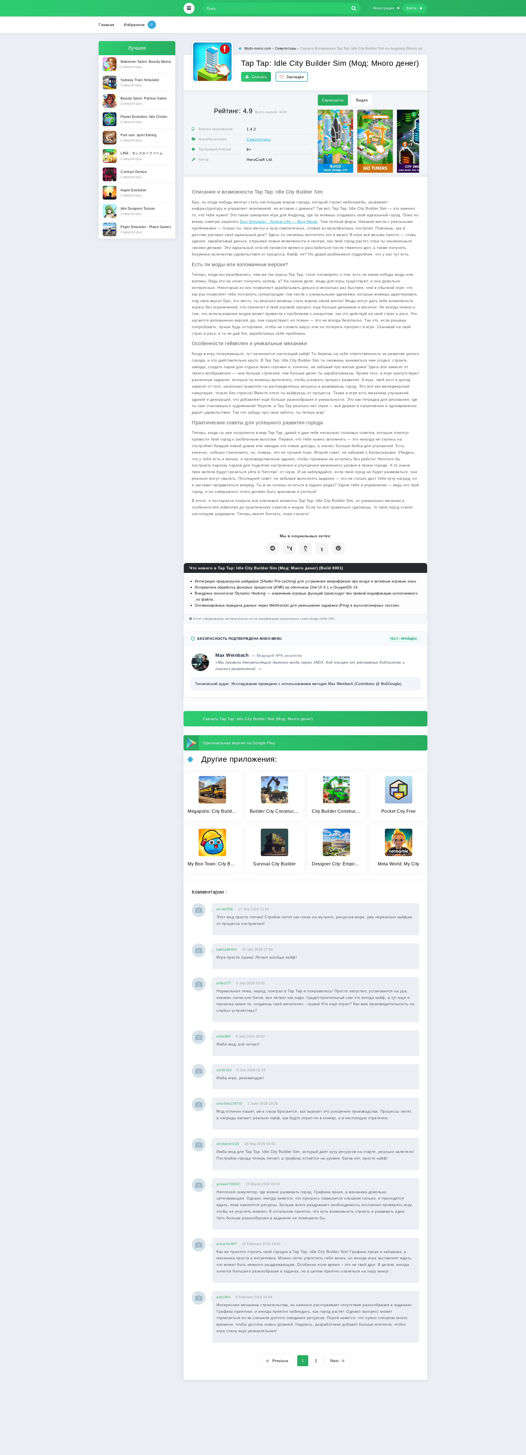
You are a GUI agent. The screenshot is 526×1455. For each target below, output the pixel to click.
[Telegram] (273, 548)
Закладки (295, 77)
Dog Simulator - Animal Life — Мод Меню (279, 221)
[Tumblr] (322, 548)
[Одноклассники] (305, 548)
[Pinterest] (338, 548)
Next (334, 1361)
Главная (107, 24)
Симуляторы (259, 139)
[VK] (289, 548)
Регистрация (384, 8)
